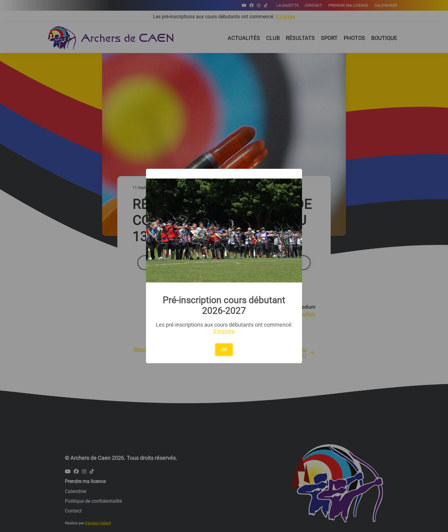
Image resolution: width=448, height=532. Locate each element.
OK (224, 350)
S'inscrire (224, 331)
